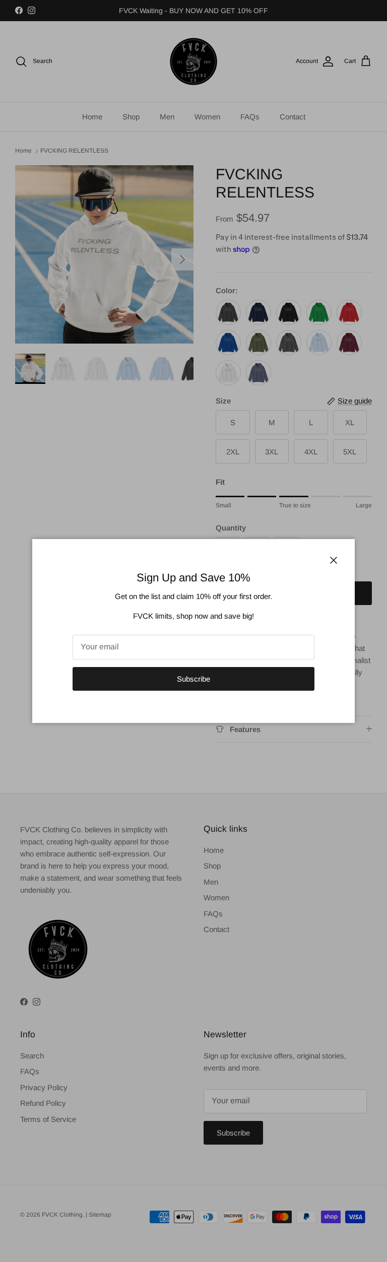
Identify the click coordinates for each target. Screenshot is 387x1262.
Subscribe (193, 679)
